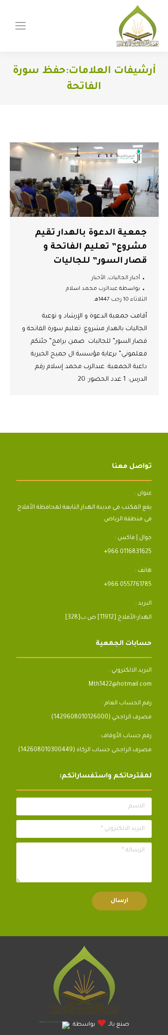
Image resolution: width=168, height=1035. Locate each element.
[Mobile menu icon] (20, 25)
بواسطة (103, 289)
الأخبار (98, 278)
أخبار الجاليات (124, 278)
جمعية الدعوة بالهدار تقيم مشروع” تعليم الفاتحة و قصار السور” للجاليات (91, 247)
